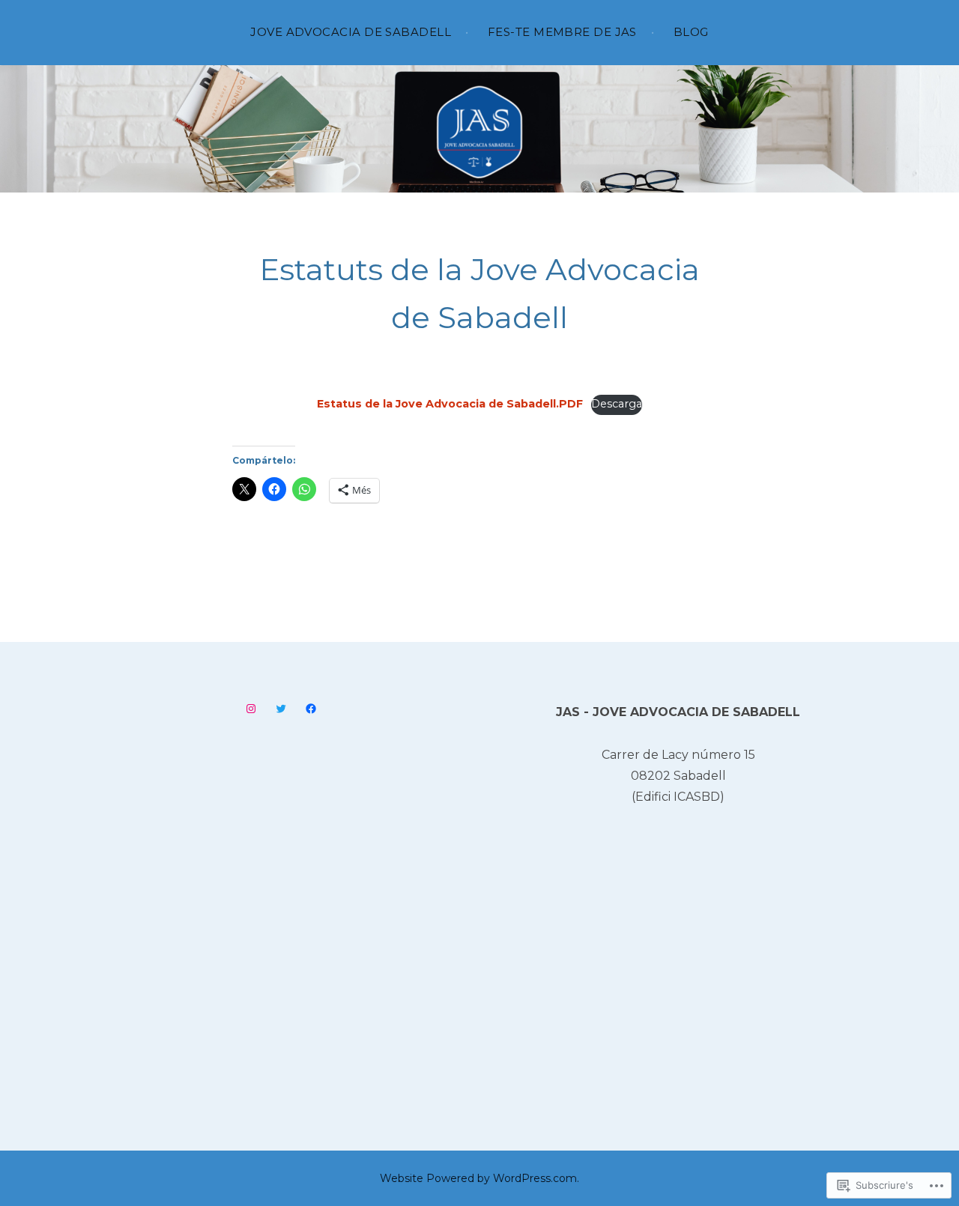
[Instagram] (251, 709)
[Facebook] (311, 709)
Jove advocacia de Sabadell (350, 32)
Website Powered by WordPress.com (478, 1178)
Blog (691, 32)
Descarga (616, 403)
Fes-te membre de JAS (562, 32)
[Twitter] (281, 709)
